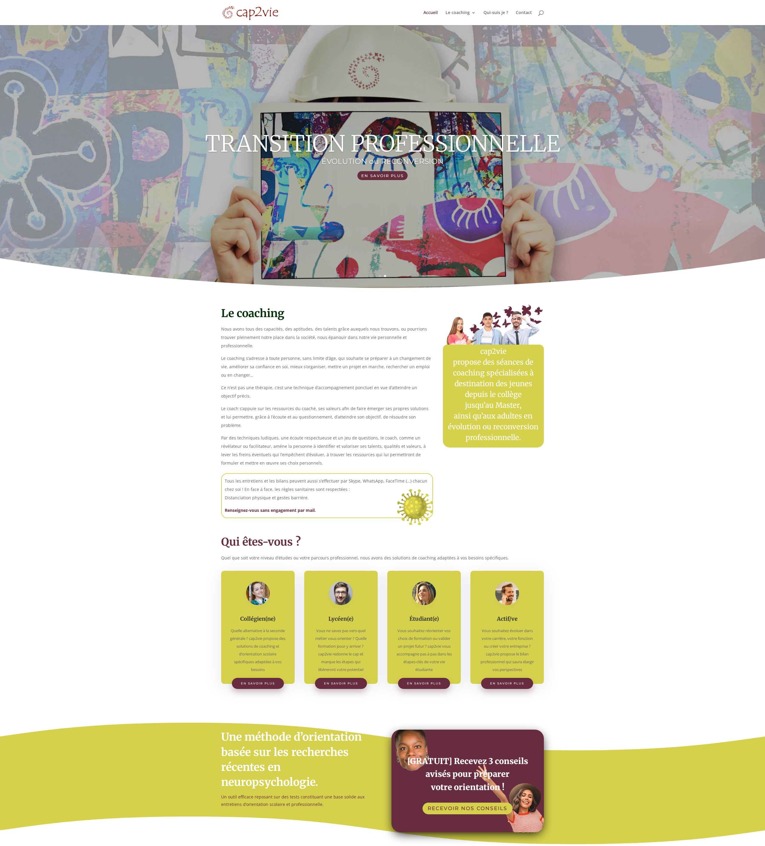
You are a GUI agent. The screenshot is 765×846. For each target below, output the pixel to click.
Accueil (430, 12)
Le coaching (458, 12)
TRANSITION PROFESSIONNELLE (382, 144)
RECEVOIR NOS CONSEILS (467, 808)
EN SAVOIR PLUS (382, 175)
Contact (524, 12)
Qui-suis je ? (496, 12)
